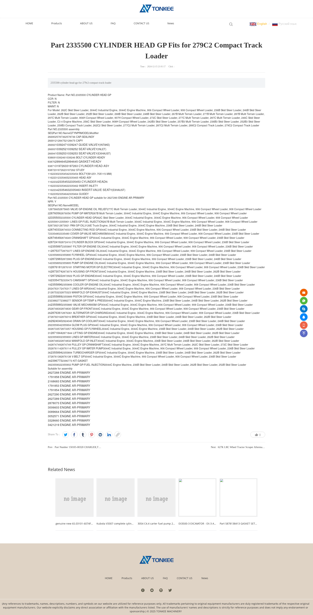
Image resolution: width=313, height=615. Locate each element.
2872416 (55, 242)
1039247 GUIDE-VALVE (82, 145)
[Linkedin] (109, 434)
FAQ (165, 578)
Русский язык (287, 24)
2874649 (55, 238)
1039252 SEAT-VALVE (81, 149)
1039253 (60, 153)
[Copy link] (117, 434)
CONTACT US (184, 578)
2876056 (55, 213)
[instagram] (161, 590)
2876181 (56, 267)
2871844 (56, 333)
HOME (108, 578)
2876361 (56, 313)
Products (127, 578)
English (261, 24)
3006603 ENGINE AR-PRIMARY (69, 407)
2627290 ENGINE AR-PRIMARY (69, 394)
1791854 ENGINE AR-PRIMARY (69, 390)
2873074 (56, 271)
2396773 (56, 360)
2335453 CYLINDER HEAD (87, 181)
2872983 (56, 259)
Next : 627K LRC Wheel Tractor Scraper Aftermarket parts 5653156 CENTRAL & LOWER (258, 447)
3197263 (60, 166)
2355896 (56, 284)
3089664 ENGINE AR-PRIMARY (69, 412)
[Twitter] (65, 434)
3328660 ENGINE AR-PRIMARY (69, 420)
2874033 (55, 229)
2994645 (60, 161)
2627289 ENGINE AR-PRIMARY (69, 399)
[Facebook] (74, 434)
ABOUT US (147, 578)
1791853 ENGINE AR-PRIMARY (69, 385)
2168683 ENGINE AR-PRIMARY (69, 381)
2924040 (56, 321)
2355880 (56, 304)
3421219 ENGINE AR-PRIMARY (69, 425)
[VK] (100, 434)
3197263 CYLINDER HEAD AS (86, 166)
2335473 (56, 280)
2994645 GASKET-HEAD (83, 161)
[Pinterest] (91, 434)
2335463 (63, 190)
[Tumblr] (83, 434)
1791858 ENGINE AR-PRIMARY (69, 377)
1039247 (60, 145)
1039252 (60, 149)
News (204, 578)
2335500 (55, 217)
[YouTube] (152, 590)
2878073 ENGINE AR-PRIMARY (69, 403)
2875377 (56, 251)
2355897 (56, 246)
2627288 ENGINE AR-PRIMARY (69, 372)
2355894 (56, 352)
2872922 (56, 276)
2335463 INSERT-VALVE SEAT (89, 190)
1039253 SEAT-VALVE (81, 153)
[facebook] (143, 590)
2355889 (56, 296)
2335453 (63, 181)
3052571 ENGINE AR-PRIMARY (69, 416)
